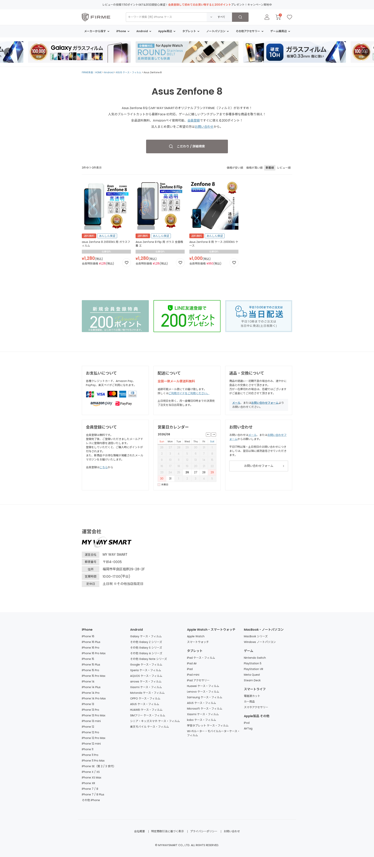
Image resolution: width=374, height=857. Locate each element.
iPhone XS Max (91, 777)
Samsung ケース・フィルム (204, 697)
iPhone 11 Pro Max (93, 761)
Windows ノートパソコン (260, 642)
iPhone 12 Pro (90, 732)
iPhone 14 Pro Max (94, 698)
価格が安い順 (235, 168)
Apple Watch (196, 636)
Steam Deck (252, 680)
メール (236, 403)
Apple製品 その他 (256, 716)
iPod (247, 723)
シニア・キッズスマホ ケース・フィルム (155, 721)
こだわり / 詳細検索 (191, 146)
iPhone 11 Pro (90, 755)
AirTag (248, 728)
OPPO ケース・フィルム (145, 698)
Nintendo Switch (255, 658)
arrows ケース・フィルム (145, 681)
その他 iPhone (91, 800)
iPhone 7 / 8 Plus (93, 794)
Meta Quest (252, 675)
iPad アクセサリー (198, 680)
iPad (190, 669)
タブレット (195, 651)
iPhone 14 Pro (91, 693)
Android (109, 72)
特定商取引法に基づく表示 (167, 831)
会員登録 (193, 120)
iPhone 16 (88, 636)
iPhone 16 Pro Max (94, 653)
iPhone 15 (88, 659)
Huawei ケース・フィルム (203, 686)
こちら (104, 467)
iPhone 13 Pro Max (93, 715)
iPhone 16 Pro (90, 648)
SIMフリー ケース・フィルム (147, 715)
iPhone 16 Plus (91, 642)
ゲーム (248, 651)
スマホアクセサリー (256, 707)
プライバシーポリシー (203, 831)
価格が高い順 (254, 168)
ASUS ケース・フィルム (128, 72)
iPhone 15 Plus (91, 665)
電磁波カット (252, 696)
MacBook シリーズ (256, 636)
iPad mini (193, 675)
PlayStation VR (253, 669)
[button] (8, 52)
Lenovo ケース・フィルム (203, 692)
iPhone (87, 629)
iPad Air (192, 663)
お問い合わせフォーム (265, 403)
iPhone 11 (87, 749)
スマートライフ (255, 689)
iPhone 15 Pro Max (93, 676)
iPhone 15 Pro (90, 670)
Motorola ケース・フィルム (147, 693)
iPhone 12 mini (91, 744)
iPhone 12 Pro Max (93, 738)
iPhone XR (88, 783)
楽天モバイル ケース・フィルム (149, 727)
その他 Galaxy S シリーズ (146, 648)
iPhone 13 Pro (90, 710)
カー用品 (249, 702)
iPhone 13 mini (91, 721)
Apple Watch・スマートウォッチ (211, 629)
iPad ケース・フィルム (201, 658)
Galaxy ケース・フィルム (146, 636)
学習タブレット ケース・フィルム (207, 725)
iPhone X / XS (91, 772)
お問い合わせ (204, 126)
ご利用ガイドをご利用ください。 (188, 393)
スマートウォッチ (198, 642)
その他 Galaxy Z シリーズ (146, 642)
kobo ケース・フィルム (201, 720)
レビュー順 (284, 168)
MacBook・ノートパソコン (264, 629)
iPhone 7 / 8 (90, 789)
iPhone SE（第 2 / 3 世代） (99, 766)
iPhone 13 (88, 704)
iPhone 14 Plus (91, 687)
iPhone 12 (88, 727)
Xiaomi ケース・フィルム (146, 687)
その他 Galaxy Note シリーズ (148, 659)
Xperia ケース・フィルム (145, 670)
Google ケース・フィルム (146, 665)
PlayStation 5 (252, 663)
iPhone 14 (88, 681)
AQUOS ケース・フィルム (146, 676)
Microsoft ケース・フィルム (204, 709)
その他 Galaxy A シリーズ (146, 653)
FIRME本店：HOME (92, 72)
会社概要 (139, 831)
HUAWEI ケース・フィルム (146, 710)
